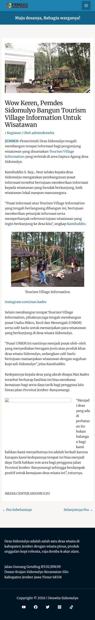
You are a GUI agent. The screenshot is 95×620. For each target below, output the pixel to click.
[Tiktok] (71, 607)
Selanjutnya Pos (78, 510)
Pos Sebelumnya (17, 510)
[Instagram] (59, 607)
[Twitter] (47, 607)
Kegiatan (14, 133)
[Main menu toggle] (86, 5)
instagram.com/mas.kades (25, 302)
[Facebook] (35, 607)
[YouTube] (23, 607)
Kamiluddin (76, 224)
